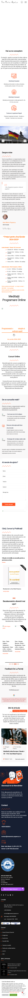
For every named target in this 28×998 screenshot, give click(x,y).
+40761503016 (7, 910)
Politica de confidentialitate (8, 948)
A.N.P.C (4, 951)
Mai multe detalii (19, 757)
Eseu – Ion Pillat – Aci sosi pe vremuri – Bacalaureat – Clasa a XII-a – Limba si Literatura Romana (8, 645)
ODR (3, 954)
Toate (10, 757)
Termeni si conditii (6, 945)
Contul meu (5, 938)
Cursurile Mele (5, 941)
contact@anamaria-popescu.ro (11, 913)
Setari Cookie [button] (5, 994)
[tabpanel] (8, 639)
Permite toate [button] (13, 994)
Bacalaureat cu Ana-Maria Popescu (12, 589)
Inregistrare (5, 935)
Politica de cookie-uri (14, 992)
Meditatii (7, 757)
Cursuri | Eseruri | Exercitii (8, 932)
